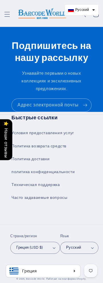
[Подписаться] (85, 105)
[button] (7, 14)
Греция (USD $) (29, 248)
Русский (73, 248)
